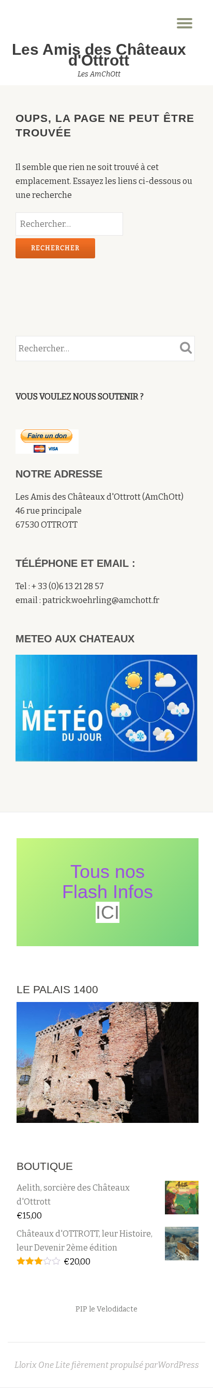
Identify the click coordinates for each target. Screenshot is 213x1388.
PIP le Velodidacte (106, 1309)
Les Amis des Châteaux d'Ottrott (99, 55)
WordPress (178, 1365)
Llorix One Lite (42, 1365)
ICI (107, 912)
